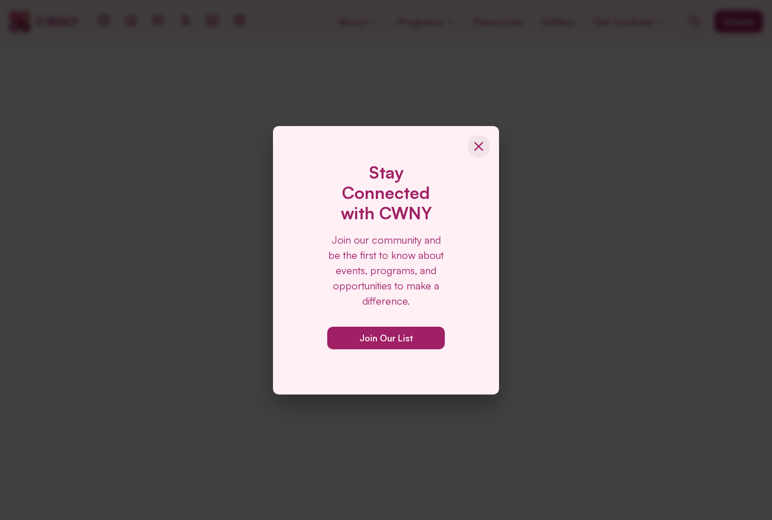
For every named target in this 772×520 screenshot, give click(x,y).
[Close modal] (478, 146)
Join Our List (386, 338)
